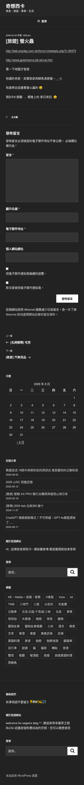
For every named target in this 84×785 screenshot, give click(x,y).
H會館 (50, 597)
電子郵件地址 (15, 229)
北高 (59, 611)
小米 (50, 626)
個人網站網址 (14, 249)
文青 (11, 633)
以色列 (48, 604)
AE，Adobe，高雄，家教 (24, 597)
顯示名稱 (13, 209)
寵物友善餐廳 (33, 626)
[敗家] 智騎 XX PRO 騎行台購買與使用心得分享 (37, 494)
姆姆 (39, 619)
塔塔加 (12, 619)
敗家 (72, 626)
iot (71, 597)
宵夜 (50, 619)
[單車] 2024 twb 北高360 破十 (25, 506)
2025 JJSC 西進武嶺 (19, 482)
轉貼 (55, 648)
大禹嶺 (26, 619)
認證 (25, 648)
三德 (36, 604)
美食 (28, 641)
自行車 (12, 648)
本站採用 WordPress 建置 (22, 775)
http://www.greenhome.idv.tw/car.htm (29, 60)
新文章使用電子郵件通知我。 (25, 288)
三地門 (24, 604)
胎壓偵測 (52, 641)
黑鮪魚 (12, 662)
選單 (44, 21)
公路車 (12, 611)
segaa (27, 35)
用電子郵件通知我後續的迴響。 (26, 273)
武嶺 (60, 633)
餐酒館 (34, 655)
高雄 (47, 655)
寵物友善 (14, 626)
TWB (11, 604)
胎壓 (39, 641)
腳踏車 (67, 641)
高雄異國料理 (63, 655)
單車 (69, 611)
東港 (22, 633)
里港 (66, 648)
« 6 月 (20, 442)
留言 (10, 155)
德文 (61, 626)
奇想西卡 (15, 6)
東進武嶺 (47, 633)
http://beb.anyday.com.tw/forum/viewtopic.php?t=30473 (41, 51)
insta (62, 597)
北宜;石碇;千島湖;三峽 (36, 611)
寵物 (60, 619)
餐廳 (22, 655)
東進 (33, 633)
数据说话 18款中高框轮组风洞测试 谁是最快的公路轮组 (42, 470)
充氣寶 (62, 604)
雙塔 (11, 655)
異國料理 (14, 641)
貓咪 (44, 648)
